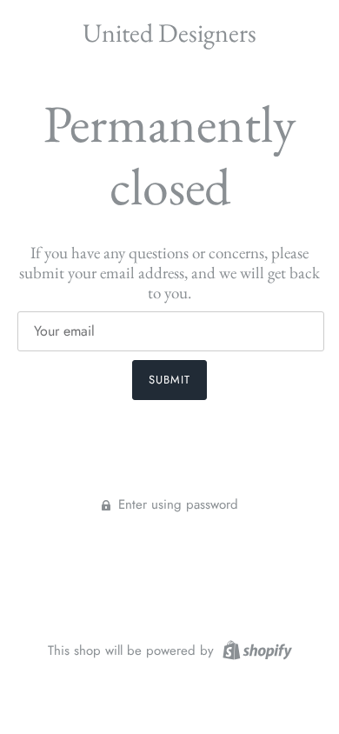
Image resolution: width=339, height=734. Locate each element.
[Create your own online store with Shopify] (255, 648)
